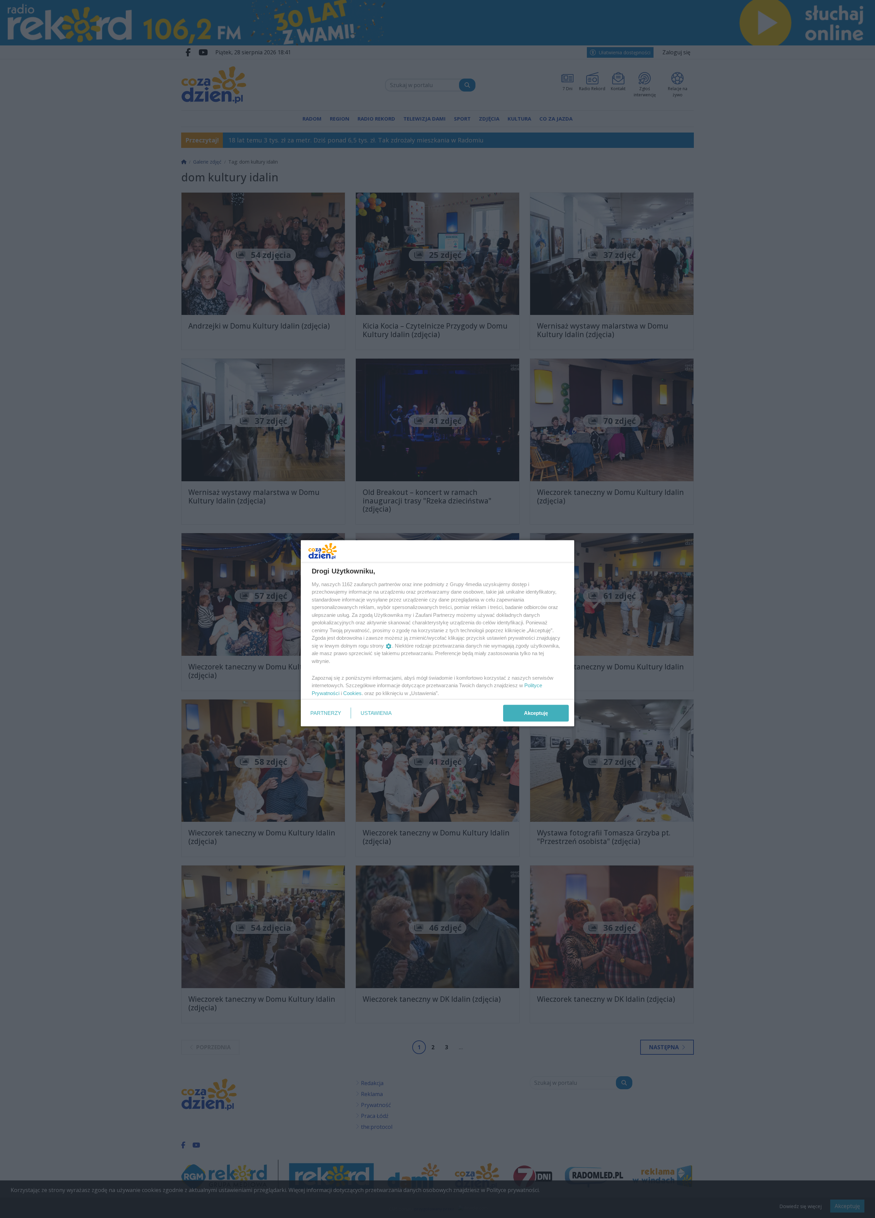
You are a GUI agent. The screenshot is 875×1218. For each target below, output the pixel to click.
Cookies (352, 693)
